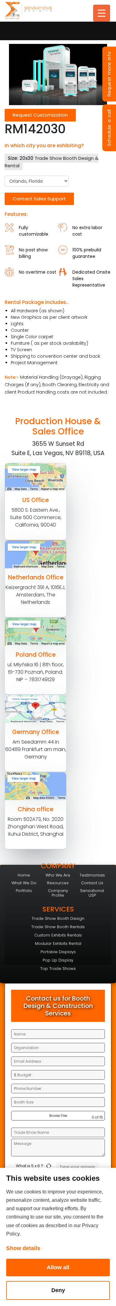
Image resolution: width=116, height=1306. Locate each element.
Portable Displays (58, 952)
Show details (23, 1248)
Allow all (58, 1267)
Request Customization (40, 115)
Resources (58, 883)
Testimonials (92, 875)
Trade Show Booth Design (58, 918)
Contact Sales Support (39, 198)
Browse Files (58, 1115)
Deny (58, 1290)
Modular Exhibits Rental (58, 943)
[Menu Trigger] (101, 13)
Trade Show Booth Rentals (58, 927)
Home (24, 875)
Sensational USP (92, 893)
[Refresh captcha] (50, 1166)
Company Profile (58, 893)
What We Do (24, 883)
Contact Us (92, 883)
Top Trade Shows (58, 968)
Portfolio (24, 891)
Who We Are (57, 875)
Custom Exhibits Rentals (58, 935)
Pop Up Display (58, 960)
